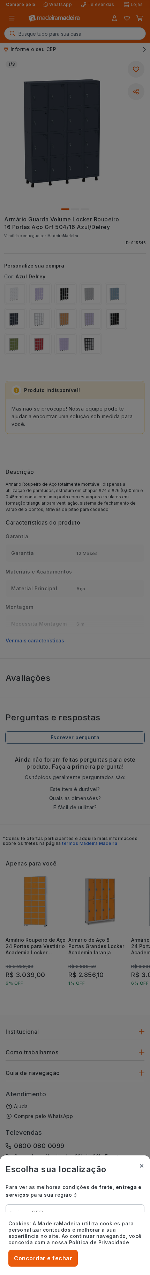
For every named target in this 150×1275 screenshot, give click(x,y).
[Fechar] (141, 1166)
